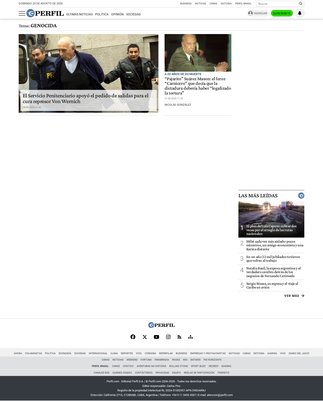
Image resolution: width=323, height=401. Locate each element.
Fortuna (146, 359)
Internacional (98, 353)
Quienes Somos (122, 372)
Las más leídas (258, 195)
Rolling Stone (178, 366)
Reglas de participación (199, 372)
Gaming (272, 353)
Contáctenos (143, 372)
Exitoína (226, 3)
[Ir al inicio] (45, 13)
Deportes (127, 353)
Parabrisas (162, 359)
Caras (213, 3)
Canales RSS (101, 372)
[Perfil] (161, 327)
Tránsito (223, 372)
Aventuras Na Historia (151, 366)
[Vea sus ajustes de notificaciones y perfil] (299, 13)
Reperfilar (166, 353)
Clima (114, 353)
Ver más (291, 296)
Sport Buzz (198, 366)
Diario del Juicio (299, 353)
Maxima (226, 366)
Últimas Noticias (79, 14)
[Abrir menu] (22, 13)
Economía (65, 353)
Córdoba (150, 353)
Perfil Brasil (243, 3)
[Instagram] (168, 337)
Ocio (139, 353)
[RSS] (179, 337)
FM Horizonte (212, 359)
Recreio (213, 366)
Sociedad (133, 14)
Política (102, 14)
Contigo (128, 366)
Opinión (117, 14)
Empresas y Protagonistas (208, 353)
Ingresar (260, 13)
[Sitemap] (190, 337)
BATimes (196, 359)
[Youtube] (156, 337)
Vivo (283, 353)
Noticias (200, 3)
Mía (185, 359)
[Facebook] (133, 337)
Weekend (132, 359)
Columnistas (33, 353)
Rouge (176, 359)
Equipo (176, 372)
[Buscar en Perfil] (300, 4)
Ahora (18, 353)
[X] (144, 337)
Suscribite (282, 13)
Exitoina (259, 353)
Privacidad (162, 372)
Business (186, 3)
